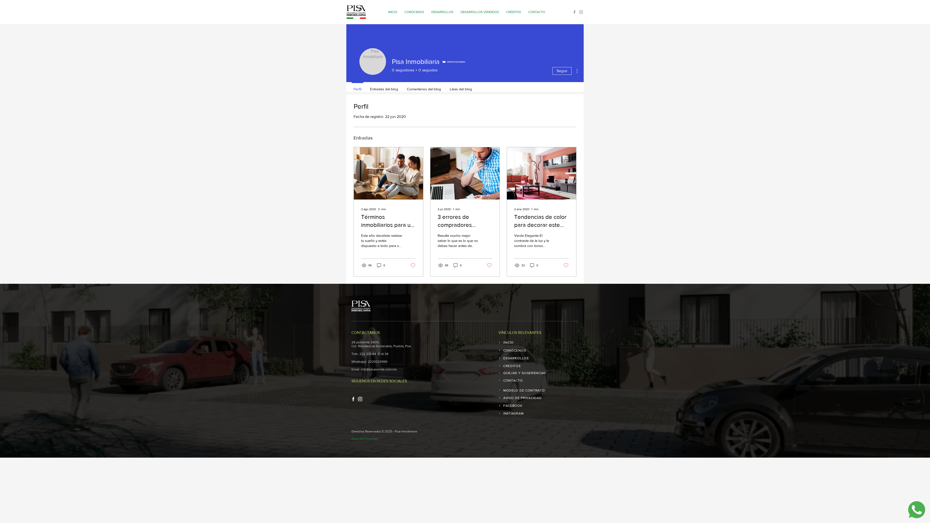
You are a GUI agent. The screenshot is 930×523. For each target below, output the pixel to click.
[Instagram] (581, 12)
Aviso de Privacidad (364, 438)
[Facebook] (574, 12)
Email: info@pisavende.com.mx (374, 369)
